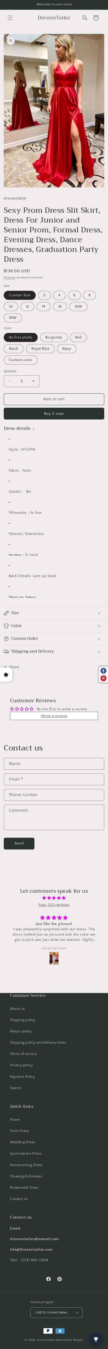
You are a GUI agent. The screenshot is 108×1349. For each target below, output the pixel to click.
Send (19, 843)
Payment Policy (22, 1077)
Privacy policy (21, 1065)
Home (15, 1120)
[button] (10, 17)
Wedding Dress (22, 1142)
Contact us (19, 1199)
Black (13, 349)
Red (78, 337)
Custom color (20, 360)
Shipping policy (22, 1020)
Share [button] (14, 667)
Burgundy (53, 337)
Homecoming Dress (26, 1165)
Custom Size (19, 295)
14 (43, 307)
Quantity (10, 371)
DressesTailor (46, 1339)
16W (78, 307)
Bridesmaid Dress (24, 1188)
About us (17, 1009)
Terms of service (23, 1054)
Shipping (9, 277)
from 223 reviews (54, 905)
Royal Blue (40, 349)
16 (60, 307)
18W (13, 318)
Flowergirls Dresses (26, 1176)
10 (11, 307)
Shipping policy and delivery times (38, 1043)
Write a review (54, 716)
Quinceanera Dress (25, 1154)
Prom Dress (19, 1131)
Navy (66, 349)
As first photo (20, 337)
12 (27, 307)
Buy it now (54, 413)
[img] (54, 897)
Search (16, 1088)
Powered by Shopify (69, 1339)
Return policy (21, 1031)
